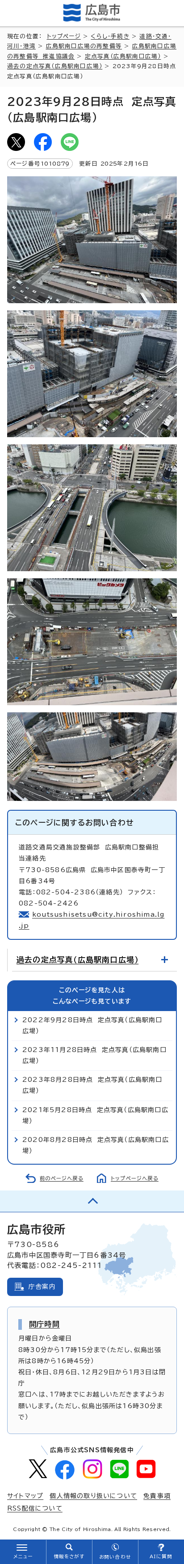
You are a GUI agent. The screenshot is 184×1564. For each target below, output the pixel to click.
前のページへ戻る (62, 1178)
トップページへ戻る (135, 1178)
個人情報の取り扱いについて (93, 1496)
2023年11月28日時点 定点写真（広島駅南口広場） (94, 1055)
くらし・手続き (110, 36)
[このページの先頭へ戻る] (92, 1201)
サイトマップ (25, 1496)
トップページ (64, 36)
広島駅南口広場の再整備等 (84, 46)
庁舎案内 (42, 1287)
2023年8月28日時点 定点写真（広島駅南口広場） (92, 1085)
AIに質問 (161, 1556)
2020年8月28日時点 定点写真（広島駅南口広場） (95, 1145)
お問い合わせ (115, 1557)
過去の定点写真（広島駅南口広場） (54, 66)
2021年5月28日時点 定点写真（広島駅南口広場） (95, 1115)
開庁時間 (44, 1324)
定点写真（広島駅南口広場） (123, 56)
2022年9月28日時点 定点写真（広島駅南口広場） (92, 1025)
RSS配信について (35, 1508)
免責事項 (157, 1496)
